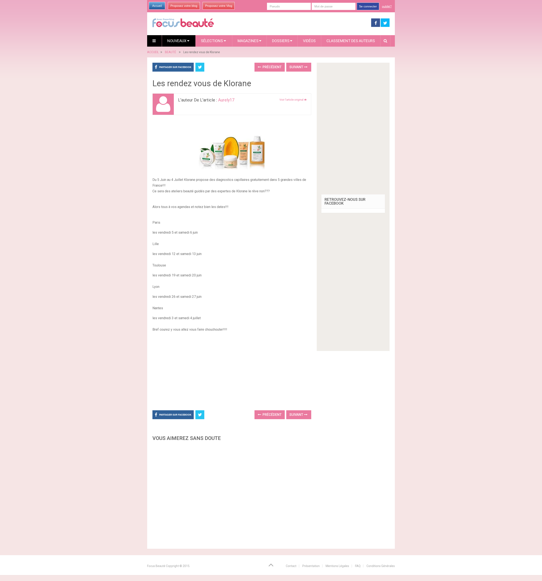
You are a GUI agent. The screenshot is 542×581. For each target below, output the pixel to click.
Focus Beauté (156, 566)
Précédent (272, 67)
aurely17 (226, 100)
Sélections (212, 41)
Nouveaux (177, 41)
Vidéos (309, 41)
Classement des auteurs (350, 41)
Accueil (157, 5)
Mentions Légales (337, 566)
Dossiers (280, 41)
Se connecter (368, 6)
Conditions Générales (380, 566)
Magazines (248, 41)
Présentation (311, 566)
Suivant (296, 67)
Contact (291, 566)
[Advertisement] (231, 370)
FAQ (358, 566)
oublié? (387, 6)
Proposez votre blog (183, 5)
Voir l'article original (291, 99)
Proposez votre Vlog (218, 5)
